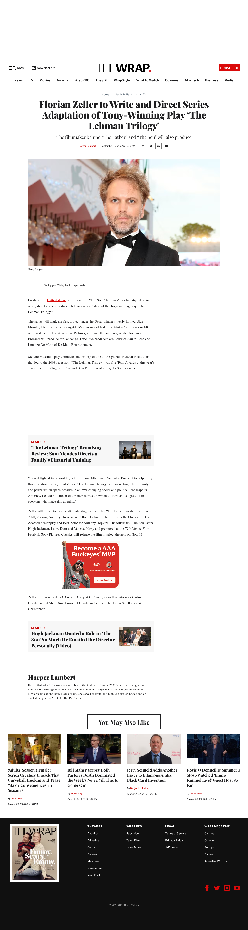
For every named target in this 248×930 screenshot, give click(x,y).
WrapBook (94, 875)
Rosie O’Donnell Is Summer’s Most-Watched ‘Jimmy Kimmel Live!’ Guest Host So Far (213, 777)
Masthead (93, 861)
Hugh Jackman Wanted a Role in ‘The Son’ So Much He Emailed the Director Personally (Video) (73, 639)
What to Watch (147, 80)
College (209, 840)
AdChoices (172, 847)
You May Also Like (124, 722)
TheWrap (94, 826)
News (18, 80)
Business (211, 80)
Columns (171, 80)
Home (105, 94)
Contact (92, 847)
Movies (45, 80)
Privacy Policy (174, 840)
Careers (92, 854)
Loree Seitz (17, 798)
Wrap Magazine (217, 826)
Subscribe (229, 68)
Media (229, 80)
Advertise (93, 840)
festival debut (56, 300)
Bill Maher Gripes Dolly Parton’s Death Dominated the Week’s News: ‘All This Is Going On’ (92, 777)
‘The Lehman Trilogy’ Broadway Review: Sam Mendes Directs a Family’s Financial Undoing (66, 453)
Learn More (133, 847)
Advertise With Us (215, 861)
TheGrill (102, 80)
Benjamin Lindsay (139, 788)
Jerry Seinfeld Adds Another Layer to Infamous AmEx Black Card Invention (152, 774)
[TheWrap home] (124, 68)
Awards (62, 80)
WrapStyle (122, 80)
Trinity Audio (64, 285)
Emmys (209, 847)
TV (31, 80)
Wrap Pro (134, 826)
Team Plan (133, 840)
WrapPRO (81, 80)
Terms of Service (175, 833)
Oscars (208, 854)
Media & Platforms (126, 94)
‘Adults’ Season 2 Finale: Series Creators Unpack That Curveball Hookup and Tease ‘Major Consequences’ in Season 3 (34, 780)
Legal (170, 826)
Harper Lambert (87, 145)
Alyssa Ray (76, 793)
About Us (93, 833)
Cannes (209, 833)
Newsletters (46, 68)
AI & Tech (192, 80)
